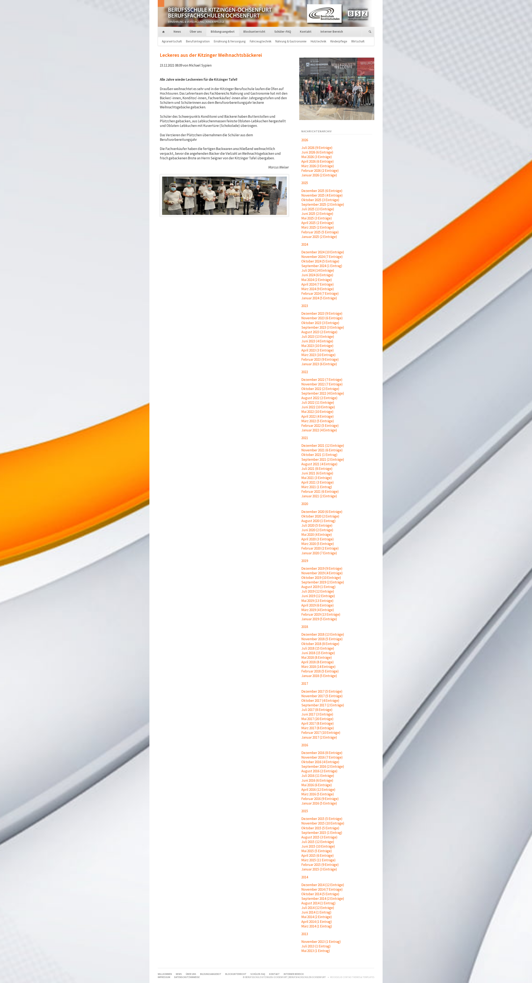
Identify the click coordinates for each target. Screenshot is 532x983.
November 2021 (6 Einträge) (322, 450)
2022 (304, 372)
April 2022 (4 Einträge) (317, 416)
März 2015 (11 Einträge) (318, 860)
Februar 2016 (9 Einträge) (320, 798)
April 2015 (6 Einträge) (317, 855)
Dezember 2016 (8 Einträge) (321, 752)
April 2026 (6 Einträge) (317, 161)
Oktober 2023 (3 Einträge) (320, 323)
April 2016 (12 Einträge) (318, 789)
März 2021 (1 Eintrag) (316, 487)
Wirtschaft (358, 41)
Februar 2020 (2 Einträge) (320, 548)
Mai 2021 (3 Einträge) (316, 477)
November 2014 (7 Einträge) (322, 889)
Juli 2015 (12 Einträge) (317, 841)
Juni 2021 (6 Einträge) (317, 473)
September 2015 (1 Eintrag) (321, 832)
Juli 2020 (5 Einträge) (316, 525)
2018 (304, 626)
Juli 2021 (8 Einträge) (316, 468)
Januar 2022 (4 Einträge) (319, 430)
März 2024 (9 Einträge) (317, 289)
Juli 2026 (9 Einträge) (316, 147)
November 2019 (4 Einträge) (322, 573)
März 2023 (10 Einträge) (318, 355)
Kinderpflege (338, 41)
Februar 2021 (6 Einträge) (320, 491)
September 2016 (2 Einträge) (322, 766)
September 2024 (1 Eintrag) (321, 266)
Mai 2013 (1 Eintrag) (315, 950)
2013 (304, 934)
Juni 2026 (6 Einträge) (317, 152)
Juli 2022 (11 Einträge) (317, 402)
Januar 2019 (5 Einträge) (319, 619)
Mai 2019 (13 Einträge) (317, 600)
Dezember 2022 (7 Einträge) (321, 379)
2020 (304, 503)
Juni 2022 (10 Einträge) (318, 407)
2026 (304, 140)
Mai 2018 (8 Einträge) (316, 657)
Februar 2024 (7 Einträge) (320, 293)
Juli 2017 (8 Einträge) (316, 709)
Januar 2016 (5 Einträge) (319, 803)
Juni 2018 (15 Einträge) (318, 653)
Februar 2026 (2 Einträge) (320, 170)
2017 (304, 683)
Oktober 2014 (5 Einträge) (320, 894)
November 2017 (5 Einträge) (322, 696)
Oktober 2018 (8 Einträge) (320, 643)
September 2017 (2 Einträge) (322, 705)
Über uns (196, 31)
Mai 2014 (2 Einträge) (316, 917)
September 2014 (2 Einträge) (322, 898)
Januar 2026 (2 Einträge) (319, 175)
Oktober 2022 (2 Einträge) (320, 388)
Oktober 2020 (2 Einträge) (320, 516)
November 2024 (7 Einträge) (322, 256)
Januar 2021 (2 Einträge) (319, 496)
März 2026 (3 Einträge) (317, 166)
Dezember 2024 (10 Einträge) (322, 252)
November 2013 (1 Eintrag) (321, 941)
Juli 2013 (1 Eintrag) (316, 946)
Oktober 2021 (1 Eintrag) (319, 454)
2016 (304, 745)
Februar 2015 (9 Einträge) (320, 864)
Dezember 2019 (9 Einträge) (321, 568)
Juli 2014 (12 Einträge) (317, 907)
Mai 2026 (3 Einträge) (316, 157)
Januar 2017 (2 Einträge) (319, 737)
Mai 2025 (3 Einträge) (316, 218)
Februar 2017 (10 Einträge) (320, 732)
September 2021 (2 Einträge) (322, 459)
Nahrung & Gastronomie (291, 41)
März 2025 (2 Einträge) (317, 227)
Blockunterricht (254, 31)
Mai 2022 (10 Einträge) (317, 411)
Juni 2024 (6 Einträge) (317, 275)
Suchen (370, 32)
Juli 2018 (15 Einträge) (317, 648)
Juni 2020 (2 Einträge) (317, 530)
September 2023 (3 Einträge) (322, 327)
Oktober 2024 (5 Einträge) (320, 261)
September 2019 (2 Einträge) (322, 582)
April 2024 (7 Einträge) (317, 284)
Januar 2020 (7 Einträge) (319, 553)
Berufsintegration (198, 41)
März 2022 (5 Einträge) (317, 421)
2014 (304, 877)
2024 (304, 244)
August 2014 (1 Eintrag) (318, 903)
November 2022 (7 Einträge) (322, 384)
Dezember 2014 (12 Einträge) (322, 885)
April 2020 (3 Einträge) (317, 539)
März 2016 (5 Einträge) (317, 794)
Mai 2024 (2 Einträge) (316, 279)
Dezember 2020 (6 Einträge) (321, 511)
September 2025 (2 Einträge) (322, 204)
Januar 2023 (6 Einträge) (319, 364)
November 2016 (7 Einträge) (322, 757)
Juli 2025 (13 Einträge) (317, 209)
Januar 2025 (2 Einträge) (319, 236)
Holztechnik (318, 41)
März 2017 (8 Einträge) (317, 728)
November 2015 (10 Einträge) (322, 823)
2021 (304, 438)
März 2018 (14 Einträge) (318, 666)
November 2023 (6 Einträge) (322, 318)
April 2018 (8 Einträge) (317, 662)
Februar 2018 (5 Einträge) (320, 671)
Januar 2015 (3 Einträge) (319, 869)
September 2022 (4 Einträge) (322, 393)
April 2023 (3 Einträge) (317, 350)
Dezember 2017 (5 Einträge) (321, 691)
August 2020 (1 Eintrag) (318, 521)
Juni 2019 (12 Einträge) (318, 596)
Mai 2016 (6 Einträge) (316, 785)
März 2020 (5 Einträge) (317, 543)
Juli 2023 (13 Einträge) (317, 336)
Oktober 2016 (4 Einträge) (320, 762)
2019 (304, 560)
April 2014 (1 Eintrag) (316, 921)
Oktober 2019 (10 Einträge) (321, 577)
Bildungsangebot (223, 31)
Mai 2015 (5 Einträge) (316, 851)
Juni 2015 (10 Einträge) (318, 846)
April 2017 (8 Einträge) (317, 723)
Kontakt (306, 31)
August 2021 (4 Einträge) (319, 464)
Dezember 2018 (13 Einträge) (322, 634)
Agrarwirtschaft (172, 41)
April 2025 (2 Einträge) (317, 222)
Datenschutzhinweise (187, 977)
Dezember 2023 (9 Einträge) (321, 313)
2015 (304, 811)
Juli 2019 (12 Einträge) (317, 591)
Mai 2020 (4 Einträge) (316, 534)
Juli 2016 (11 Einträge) (317, 775)
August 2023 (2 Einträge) (319, 332)
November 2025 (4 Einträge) (322, 195)
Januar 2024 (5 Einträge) (319, 298)
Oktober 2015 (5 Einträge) (320, 828)
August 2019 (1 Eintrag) (318, 586)
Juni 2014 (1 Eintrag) (316, 912)
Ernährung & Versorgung (230, 41)
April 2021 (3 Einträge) (317, 482)
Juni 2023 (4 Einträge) (317, 341)
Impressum (164, 977)
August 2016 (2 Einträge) (319, 771)
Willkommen (163, 32)
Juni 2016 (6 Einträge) (317, 780)
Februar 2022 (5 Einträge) (320, 425)
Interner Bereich (331, 31)
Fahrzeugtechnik (260, 41)
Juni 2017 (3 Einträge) (317, 714)
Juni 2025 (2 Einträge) (317, 213)
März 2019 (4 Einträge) (317, 610)
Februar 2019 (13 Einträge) (320, 614)
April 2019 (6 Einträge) (317, 605)
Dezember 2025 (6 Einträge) (321, 190)
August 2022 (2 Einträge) (319, 398)
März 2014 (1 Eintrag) (316, 926)
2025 (304, 183)
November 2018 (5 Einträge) (322, 639)
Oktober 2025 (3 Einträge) (320, 200)
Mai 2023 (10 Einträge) (317, 345)
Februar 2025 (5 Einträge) (320, 232)
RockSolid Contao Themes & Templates (352, 977)
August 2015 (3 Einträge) (319, 837)
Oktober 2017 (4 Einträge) (320, 700)
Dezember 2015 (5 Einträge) (321, 818)
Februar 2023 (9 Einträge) (320, 359)
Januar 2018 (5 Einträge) (319, 675)
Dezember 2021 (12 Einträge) (322, 445)
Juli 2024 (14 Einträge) (317, 270)
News (177, 31)
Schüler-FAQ (282, 31)
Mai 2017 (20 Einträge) (317, 719)
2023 (304, 305)
